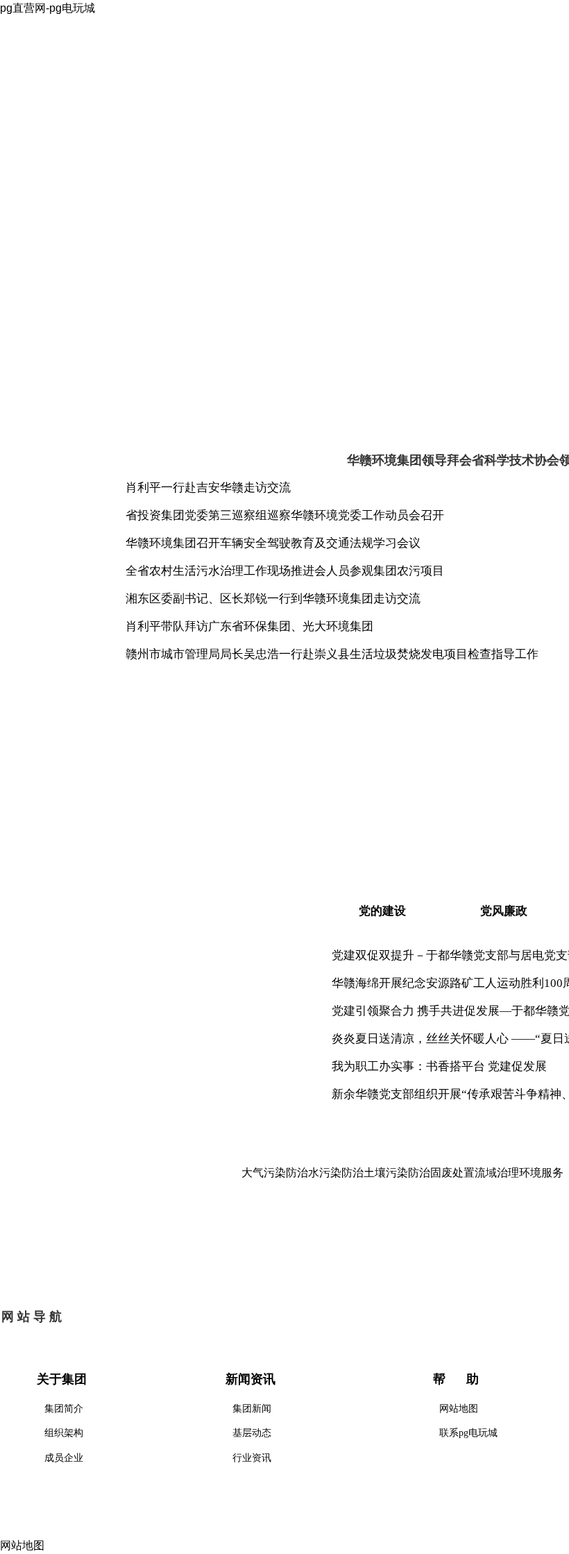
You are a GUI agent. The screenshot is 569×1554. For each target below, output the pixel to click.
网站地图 (458, 1408)
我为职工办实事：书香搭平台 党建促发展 (439, 1066)
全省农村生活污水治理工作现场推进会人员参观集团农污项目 (285, 570)
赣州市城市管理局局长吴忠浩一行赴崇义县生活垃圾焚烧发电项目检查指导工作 (332, 654)
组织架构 (63, 1433)
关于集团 (159, 140)
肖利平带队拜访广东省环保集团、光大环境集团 (249, 626)
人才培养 (450, 140)
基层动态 (251, 1433)
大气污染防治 (274, 1173)
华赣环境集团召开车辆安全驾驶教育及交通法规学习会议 (273, 543)
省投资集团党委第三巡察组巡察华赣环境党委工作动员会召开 (285, 515)
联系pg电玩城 (468, 1433)
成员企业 (63, 1458)
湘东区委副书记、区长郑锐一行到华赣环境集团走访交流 (273, 598)
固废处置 (452, 1173)
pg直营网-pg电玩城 (62, 140)
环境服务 (541, 1173)
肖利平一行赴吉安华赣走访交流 (208, 487)
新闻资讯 (256, 140)
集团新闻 (251, 1408)
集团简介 (63, 1408)
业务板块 (353, 140)
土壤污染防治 (397, 1173)
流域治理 (497, 1173)
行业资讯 (251, 1458)
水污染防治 (336, 1173)
